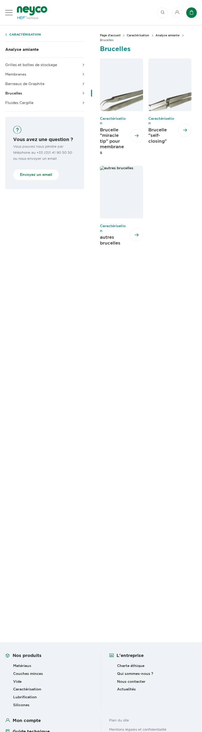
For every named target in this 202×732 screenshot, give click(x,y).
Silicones (21, 705)
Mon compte (27, 720)
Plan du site (119, 720)
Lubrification (25, 697)
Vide (17, 681)
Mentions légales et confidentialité (137, 729)
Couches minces (28, 673)
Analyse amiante (22, 49)
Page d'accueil (110, 35)
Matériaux (22, 665)
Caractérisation (25, 34)
